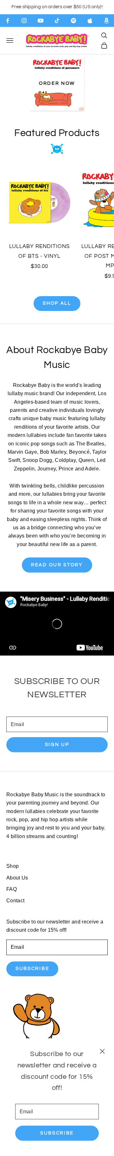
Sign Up (57, 744)
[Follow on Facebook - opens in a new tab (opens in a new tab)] (7, 20)
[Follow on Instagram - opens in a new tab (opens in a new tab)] (24, 20)
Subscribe (57, 1133)
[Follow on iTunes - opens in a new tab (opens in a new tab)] (90, 20)
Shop (12, 866)
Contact (15, 900)
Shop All (57, 303)
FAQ (11, 889)
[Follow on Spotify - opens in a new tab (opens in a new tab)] (73, 20)
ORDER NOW (57, 83)
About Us (17, 877)
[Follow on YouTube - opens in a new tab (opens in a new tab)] (40, 20)
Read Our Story (57, 564)
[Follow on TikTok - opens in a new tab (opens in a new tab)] (57, 20)
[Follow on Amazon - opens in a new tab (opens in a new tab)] (106, 20)
